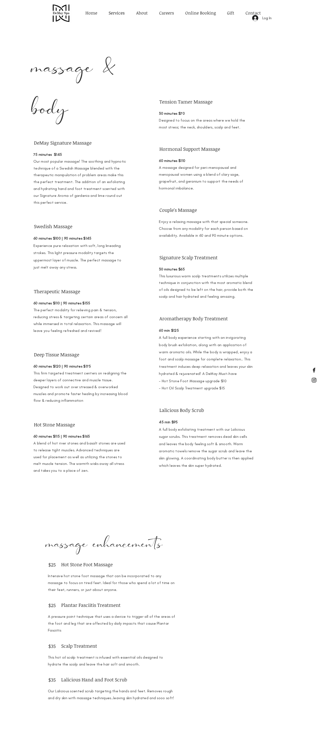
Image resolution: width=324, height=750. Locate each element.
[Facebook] (314, 370)
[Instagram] (314, 380)
